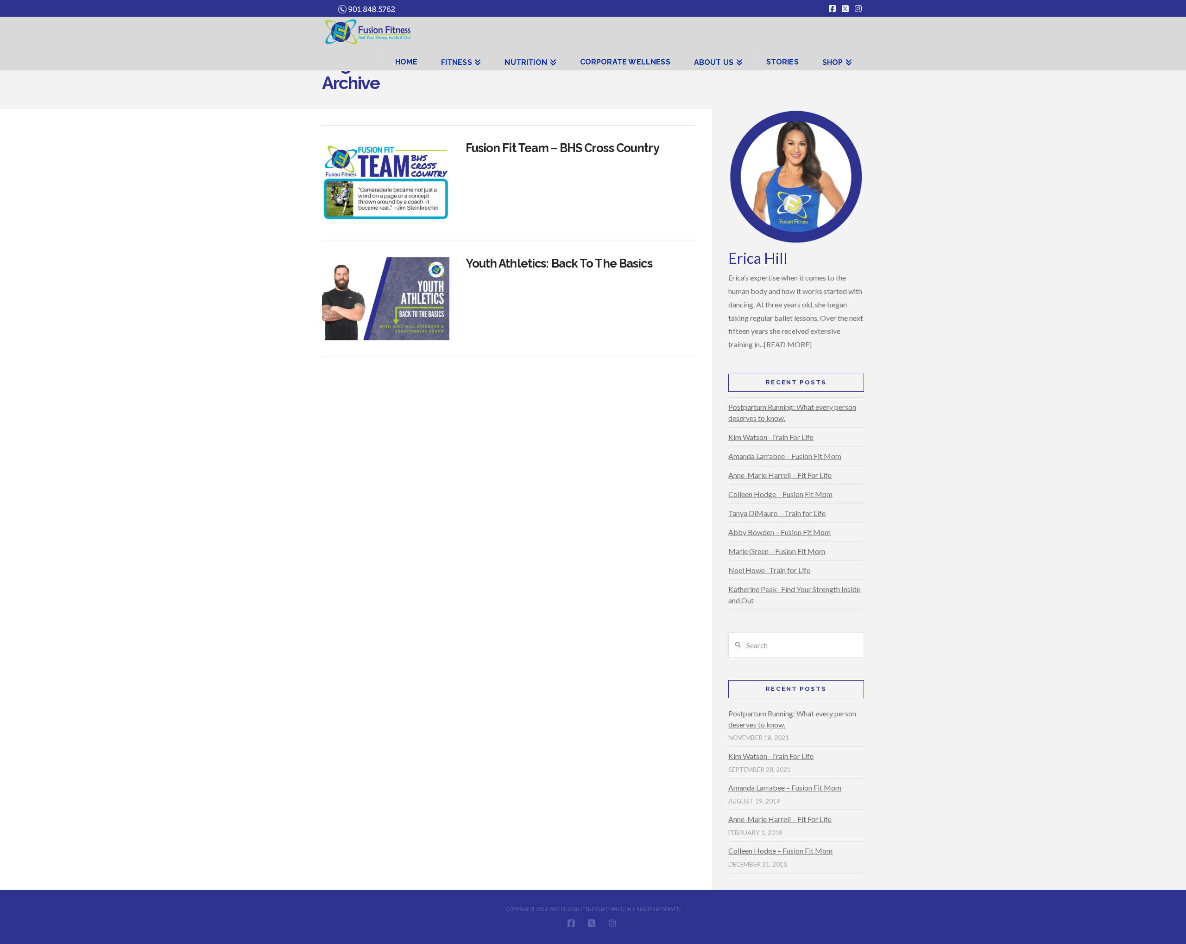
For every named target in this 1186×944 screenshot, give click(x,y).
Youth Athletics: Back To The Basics (559, 263)
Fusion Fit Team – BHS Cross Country (562, 148)
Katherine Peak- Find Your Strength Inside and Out (794, 595)
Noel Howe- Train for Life (769, 570)
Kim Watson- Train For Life (771, 437)
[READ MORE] (788, 344)
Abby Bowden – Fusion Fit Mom (779, 532)
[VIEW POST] (385, 183)
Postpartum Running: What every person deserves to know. (792, 412)
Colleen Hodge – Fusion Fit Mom (780, 494)
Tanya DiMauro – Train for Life (777, 513)
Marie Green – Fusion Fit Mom (776, 551)
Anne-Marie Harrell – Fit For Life (780, 475)
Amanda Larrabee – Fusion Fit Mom (784, 456)
